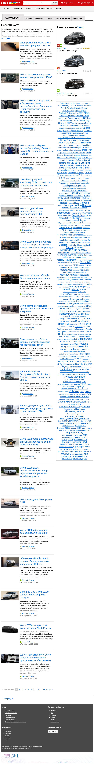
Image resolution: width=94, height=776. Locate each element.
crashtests (71, 150)
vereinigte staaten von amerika (68, 384)
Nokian (83, 289)
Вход (80, 3)
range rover (83, 316)
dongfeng (77, 158)
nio (69, 289)
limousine (86, 237)
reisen (67, 321)
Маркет (17, 8)
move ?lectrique (81, 272)
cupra (61, 152)
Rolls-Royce (85, 324)
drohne (90, 157)
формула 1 (79, 451)
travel (89, 367)
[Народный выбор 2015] (58, 45)
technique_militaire (72, 364)
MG (83, 250)
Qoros (87, 314)
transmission (75, 367)
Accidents (72, 108)
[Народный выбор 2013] (58, 68)
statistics (83, 346)
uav (75, 369)
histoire (83, 200)
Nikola (65, 289)
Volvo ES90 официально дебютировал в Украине (33, 531)
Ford (62, 177)
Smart (88, 339)
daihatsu (67, 155)
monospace (82, 265)
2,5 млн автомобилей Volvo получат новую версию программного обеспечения (35, 657)
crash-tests (62, 150)
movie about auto (81, 275)
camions (75, 133)
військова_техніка (74, 411)
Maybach (86, 245)
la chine (62, 225)
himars (77, 200)
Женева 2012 (84, 423)
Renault (79, 321)
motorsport (67, 272)
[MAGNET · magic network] (11, 756)
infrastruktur (87, 213)
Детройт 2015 (74, 421)
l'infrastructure (85, 223)
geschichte (85, 193)
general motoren (81, 188)
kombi (88, 218)
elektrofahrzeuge (83, 168)
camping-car (68, 135)
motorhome (76, 270)
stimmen (71, 359)
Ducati (87, 160)
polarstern (86, 311)
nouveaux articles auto (81, 299)
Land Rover (66, 230)
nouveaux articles (66, 299)
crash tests (86, 147)
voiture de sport (82, 389)
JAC (70, 215)
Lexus (62, 237)
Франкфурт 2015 (68, 456)
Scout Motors (86, 332)
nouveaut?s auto (64, 296)
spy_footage (81, 343)
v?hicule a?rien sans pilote (74, 379)
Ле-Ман (72, 430)
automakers (70, 116)
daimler (73, 155)
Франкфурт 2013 (80, 454)
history (89, 200)
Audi (62, 115)
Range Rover (65, 318)
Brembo (70, 125)
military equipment (78, 257)
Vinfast (66, 386)
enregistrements (74, 170)
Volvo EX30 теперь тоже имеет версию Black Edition (35, 626)
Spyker (72, 344)
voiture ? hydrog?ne (77, 386)
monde (75, 265)
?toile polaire (79, 105)
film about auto (74, 175)
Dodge (69, 157)
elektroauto (84, 165)
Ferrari (88, 172)
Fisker (81, 175)
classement (77, 143)
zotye (88, 402)
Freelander (72, 183)
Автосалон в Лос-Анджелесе (74, 406)
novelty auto (73, 306)
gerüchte (76, 193)
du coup (81, 160)
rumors (79, 326)
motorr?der (84, 270)
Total (59, 367)
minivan (76, 262)
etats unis (88, 170)
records (86, 318)
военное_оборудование (69, 419)
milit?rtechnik (82, 255)
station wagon (75, 346)
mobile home (68, 265)
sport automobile (75, 341)
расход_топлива (82, 449)
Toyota (65, 366)
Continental (62, 147)
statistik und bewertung (70, 351)
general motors (69, 188)
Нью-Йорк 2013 (80, 437)
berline (62, 120)
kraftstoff (75, 220)
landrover (77, 230)
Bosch (88, 123)
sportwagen (65, 344)
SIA (90, 334)
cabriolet (80, 131)
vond (59, 394)
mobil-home (61, 265)
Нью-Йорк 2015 (67, 440)
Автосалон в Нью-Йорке (74, 409)
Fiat (59, 175)
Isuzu (60, 215)
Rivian (61, 324)
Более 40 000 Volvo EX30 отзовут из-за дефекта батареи (34, 594)
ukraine (85, 369)
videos (89, 384)
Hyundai (86, 205)
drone (68, 160)
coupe (77, 147)
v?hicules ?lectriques (72, 382)
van (84, 381)
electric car (64, 163)
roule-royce (62, 326)
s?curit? (86, 326)
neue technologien (84, 277)
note (84, 292)
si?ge (86, 334)
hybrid (85, 202)
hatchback (76, 198)
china (81, 140)
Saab (59, 329)
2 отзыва (79, 48)
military (66, 257)
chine (86, 140)
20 (39, 689)
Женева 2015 (63, 428)
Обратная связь (10, 719)
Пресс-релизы (81, 446)
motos (74, 272)
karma (88, 215)
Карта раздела (8, 699)
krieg (80, 220)
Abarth (63, 108)
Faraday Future (74, 173)
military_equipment (66, 260)
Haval (84, 198)
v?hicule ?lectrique (74, 376)
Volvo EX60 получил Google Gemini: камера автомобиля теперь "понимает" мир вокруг (37, 244)
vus (75, 394)
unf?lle (61, 374)
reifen (62, 321)
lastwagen (84, 230)
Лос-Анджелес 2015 (83, 430)
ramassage (76, 316)
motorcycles (66, 269)
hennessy (71, 200)
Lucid (76, 240)
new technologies (84, 284)
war (89, 394)
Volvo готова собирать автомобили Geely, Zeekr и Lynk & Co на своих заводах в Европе (37, 149)
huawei (71, 203)
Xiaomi (61, 401)
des (90, 155)
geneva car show (65, 193)
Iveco (65, 215)
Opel (88, 306)
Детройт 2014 (63, 421)
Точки (27, 8)
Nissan (75, 289)
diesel (59, 158)
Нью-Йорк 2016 (80, 440)
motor (86, 267)
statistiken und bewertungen (69, 354)
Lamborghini (70, 227)
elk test (60, 170)
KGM (69, 218)
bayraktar (79, 118)
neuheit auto (78, 280)
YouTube (8, 738)
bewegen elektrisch (73, 120)
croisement (78, 150)
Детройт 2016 (86, 421)
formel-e (72, 178)
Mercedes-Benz (70, 249)
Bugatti (86, 128)
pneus (80, 311)
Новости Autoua (67, 437)
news (88, 287)
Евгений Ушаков (28, 196)
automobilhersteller (82, 116)
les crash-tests (87, 235)
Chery (63, 140)
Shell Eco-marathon (79, 334)
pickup (86, 309)
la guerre (67, 225)
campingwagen (80, 135)
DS (77, 160)
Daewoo (60, 155)
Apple (74, 113)
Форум (6, 8)
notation (80, 292)
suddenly (86, 359)
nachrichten (72, 277)
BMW (68, 122)
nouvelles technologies (80, 301)
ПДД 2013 (85, 444)
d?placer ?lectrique (78, 153)
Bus (64, 131)
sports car (85, 341)
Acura (80, 108)
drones (72, 160)
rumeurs (70, 326)
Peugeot (64, 308)
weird (82, 396)
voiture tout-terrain (63, 391)
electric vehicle (80, 162)
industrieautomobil (64, 210)
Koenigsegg (81, 218)
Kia (73, 217)
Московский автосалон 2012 (74, 435)
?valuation (87, 105)
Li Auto (67, 237)
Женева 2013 (68, 426)
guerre (86, 195)
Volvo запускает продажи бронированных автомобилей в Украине (37, 308)
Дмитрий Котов (27, 61)
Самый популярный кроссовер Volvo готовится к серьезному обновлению (36, 182)
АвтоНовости (13, 17)
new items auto (62, 284)
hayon (89, 198)
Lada (61, 227)
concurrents (63, 145)
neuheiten (87, 280)
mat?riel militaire (75, 245)
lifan (80, 237)
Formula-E (86, 178)
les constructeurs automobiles (70, 235)
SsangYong (65, 347)
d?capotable (67, 152)
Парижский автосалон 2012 (74, 442)
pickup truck (65, 311)
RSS (6, 740)
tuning (70, 369)
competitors (86, 143)
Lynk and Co (85, 240)
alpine (83, 110)
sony (62, 341)
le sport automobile (70, 232)
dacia (88, 152)
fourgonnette (63, 183)
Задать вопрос (69, 3)
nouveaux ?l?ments (84, 296)
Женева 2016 (75, 428)
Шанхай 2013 (82, 456)
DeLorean (85, 155)
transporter (84, 367)
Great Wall (78, 196)
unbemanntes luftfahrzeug (69, 372)
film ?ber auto (65, 175)
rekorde (72, 321)
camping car (83, 133)
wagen (79, 394)
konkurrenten (67, 220)
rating (74, 319)
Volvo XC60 (61, 71)
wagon (84, 394)
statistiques (85, 354)
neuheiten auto (64, 282)
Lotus (71, 240)
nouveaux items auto (64, 301)
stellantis (64, 358)
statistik (85, 349)
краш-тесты (63, 430)
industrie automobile (78, 208)
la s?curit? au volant (84, 225)
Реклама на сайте (11, 713)
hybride (61, 205)
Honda (63, 202)
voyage (72, 394)
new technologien (64, 287)
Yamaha (76, 402)
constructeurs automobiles (79, 145)
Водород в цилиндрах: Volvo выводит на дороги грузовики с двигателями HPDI (36, 408)
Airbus (85, 108)
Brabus (63, 125)
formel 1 (68, 178)
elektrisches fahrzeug (69, 165)
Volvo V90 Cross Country (66, 93)
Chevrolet (72, 140)
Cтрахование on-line (43, 8)
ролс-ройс (71, 451)
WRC (87, 399)
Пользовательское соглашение (15, 722)
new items (85, 282)
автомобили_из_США (74, 404)
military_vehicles (62, 262)
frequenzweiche (81, 183)
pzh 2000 (81, 314)
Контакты (8, 715)
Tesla (83, 363)
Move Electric (67, 274)
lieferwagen (75, 237)
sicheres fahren (63, 339)
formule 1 (72, 180)
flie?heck (88, 175)
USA (88, 374)
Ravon (80, 319)
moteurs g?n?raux (66, 267)
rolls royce (75, 324)
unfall (65, 374)
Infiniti (87, 210)
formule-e (77, 180)
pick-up (80, 309)
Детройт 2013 (84, 419)
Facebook (8, 731)
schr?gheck (62, 332)
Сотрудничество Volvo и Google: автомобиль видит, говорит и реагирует (35, 342)
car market (81, 138)
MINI (69, 262)
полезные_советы (66, 447)
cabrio (74, 131)
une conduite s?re (84, 372)
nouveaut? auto (66, 294)
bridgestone (78, 125)
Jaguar (76, 215)
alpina (77, 111)
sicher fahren (85, 337)
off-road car (82, 306)
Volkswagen (76, 391)
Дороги (49, 19)
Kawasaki (63, 218)
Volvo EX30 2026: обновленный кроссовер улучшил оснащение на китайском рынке (34, 472)
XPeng (69, 401)
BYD (69, 130)
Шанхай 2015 (67, 459)
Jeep (82, 215)
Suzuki (60, 364)
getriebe (62, 196)
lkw (66, 240)
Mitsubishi (85, 262)
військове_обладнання (74, 414)
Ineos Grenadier (76, 210)
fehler (82, 173)
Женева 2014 (80, 426)
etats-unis (62, 172)
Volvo (80, 27)
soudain (66, 341)
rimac (86, 321)
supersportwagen (81, 361)
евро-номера (71, 423)
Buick (59, 131)
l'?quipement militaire (65, 223)
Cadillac (88, 130)
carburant (88, 138)
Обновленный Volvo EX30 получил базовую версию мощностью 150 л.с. (34, 561)
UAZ (79, 369)
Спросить (53, 731)
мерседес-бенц (74, 432)
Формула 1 (67, 454)
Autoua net (62, 118)
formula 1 (65, 181)
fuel (88, 183)
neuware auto (77, 282)
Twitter (7, 736)
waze (76, 397)
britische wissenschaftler (66, 128)
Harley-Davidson (64, 198)
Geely (66, 185)
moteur (88, 265)
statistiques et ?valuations (67, 356)
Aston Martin (83, 113)
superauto (61, 361)
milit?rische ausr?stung (81, 253)
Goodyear (69, 196)
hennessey (62, 200)
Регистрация (88, 3)
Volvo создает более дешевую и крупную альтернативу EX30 (31, 211)
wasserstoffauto (67, 397)
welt (87, 397)
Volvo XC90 (61, 48)
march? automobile (70, 242)
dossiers (85, 158)
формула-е (87, 451)
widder (69, 399)
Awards (71, 118)
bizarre (61, 123)
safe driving (65, 329)
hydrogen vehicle (73, 205)
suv (89, 361)
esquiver (82, 170)
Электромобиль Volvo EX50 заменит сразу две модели (35, 44)
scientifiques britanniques (74, 331)
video (83, 384)
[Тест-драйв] (60, 45)
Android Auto (65, 113)
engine (65, 170)
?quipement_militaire (67, 105)
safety (82, 329)
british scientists (77, 128)
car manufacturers (67, 137)
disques (63, 157)
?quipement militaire (68, 103)
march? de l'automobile (84, 242)
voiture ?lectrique (68, 389)
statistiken (81, 351)
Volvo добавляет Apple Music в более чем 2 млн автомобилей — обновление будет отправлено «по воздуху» (36, 106)
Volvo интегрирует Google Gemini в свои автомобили (35, 276)
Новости (28, 19)
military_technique (84, 260)
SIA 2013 (76, 337)
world (82, 399)
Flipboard (8, 733)
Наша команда (10, 717)
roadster (68, 324)
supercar (69, 361)
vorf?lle (63, 394)
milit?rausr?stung (64, 253)
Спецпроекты (9, 710)
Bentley (87, 118)
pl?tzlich (74, 311)
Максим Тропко (28, 294)
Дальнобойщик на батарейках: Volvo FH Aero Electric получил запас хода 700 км (35, 375)
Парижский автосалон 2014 (70, 444)
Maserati (63, 245)
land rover (86, 228)
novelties (80, 304)
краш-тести (87, 428)
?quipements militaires (83, 103)
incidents (65, 208)
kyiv (85, 220)
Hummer (78, 203)
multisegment (63, 277)
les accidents (81, 232)
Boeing (74, 123)
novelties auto (88, 303)
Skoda (81, 338)
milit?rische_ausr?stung (67, 255)
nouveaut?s (77, 294)
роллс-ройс (62, 451)
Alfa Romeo (68, 110)
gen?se (84, 185)
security (65, 334)
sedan (70, 334)
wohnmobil (75, 399)
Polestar (63, 314)
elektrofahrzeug (67, 167)
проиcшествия (68, 449)
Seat (60, 334)
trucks (63, 369)
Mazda (69, 247)
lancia (79, 228)
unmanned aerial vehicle (76, 374)
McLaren (78, 247)
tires (90, 364)
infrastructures (76, 213)
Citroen (70, 142)
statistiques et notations (84, 356)
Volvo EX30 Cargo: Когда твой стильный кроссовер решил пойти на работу (36, 442)
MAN (60, 242)
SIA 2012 (69, 337)
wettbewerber (63, 399)
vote (68, 394)
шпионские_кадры (80, 459)
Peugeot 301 (73, 309)
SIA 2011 (62, 337)
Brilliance (86, 125)
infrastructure (63, 212)
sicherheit (73, 339)
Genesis (82, 190)
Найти (55, 3)
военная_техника (74, 416)
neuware (70, 282)
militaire (90, 255)
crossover (87, 150)
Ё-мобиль (61, 423)
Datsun (78, 155)
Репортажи (39, 19)
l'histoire (77, 223)
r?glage (65, 316)
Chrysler (61, 143)
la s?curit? (74, 225)
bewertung (84, 120)
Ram (71, 316)
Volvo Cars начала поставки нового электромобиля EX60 (36, 75)
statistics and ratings (70, 349)
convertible (71, 147)
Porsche (72, 313)
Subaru (78, 358)
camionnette (66, 133)
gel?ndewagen (75, 186)
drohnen (62, 160)
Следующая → (47, 689)
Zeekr (83, 401)
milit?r (86, 250)
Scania (89, 329)
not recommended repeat (70, 292)
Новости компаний (63, 19)
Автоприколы (78, 19)
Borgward (81, 123)
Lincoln (62, 240)
